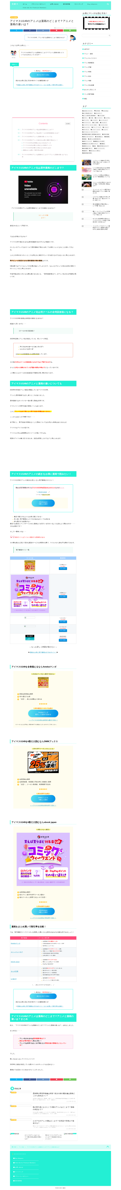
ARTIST (86, 49)
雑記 (85, 98)
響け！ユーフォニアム (100, 148)
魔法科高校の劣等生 (88, 153)
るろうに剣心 (101, 115)
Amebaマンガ (15, 943)
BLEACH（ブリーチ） (88, 110)
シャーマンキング (104, 120)
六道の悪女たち (99, 136)
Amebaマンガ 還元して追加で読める (43, 713)
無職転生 (103, 143)
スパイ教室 (96, 122)
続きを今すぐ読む (43, 75)
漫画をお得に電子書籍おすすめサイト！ (43, 652)
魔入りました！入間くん (95, 150)
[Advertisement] (43, 293)
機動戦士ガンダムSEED (99, 141)
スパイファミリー (87, 122)
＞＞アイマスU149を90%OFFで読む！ (43, 805)
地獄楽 (85, 139)
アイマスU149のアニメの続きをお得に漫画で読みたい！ (40, 140)
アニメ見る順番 (89, 85)
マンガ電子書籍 (89, 94)
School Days (105, 110)
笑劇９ (15, 4)
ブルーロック (86, 129)
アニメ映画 (87, 71)
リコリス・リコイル (96, 129)
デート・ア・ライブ (97, 127)
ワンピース (105, 129)
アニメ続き (14, 17)
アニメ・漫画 (88, 53)
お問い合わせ (54, 4)
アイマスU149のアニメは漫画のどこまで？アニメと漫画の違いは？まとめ (45, 155)
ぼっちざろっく (99, 113)
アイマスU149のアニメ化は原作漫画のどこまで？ (38, 129)
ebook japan (15, 962)
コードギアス (94, 120)
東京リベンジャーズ (88, 141)
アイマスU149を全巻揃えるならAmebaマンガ (37, 143)
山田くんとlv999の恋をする (94, 139)
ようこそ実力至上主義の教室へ (90, 115)
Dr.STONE (98, 110)
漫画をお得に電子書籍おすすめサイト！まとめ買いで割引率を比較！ (40, 85)
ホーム (25, 4)
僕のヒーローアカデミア (88, 136)
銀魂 (95, 146)
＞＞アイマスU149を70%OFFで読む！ (43, 918)
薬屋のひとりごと (87, 146)
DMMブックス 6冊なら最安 (43, 799)
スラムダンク (104, 122)
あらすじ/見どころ (90, 89)
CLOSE (68, 123)
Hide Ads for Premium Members (34, 7)
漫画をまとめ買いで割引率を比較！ (33, 150)
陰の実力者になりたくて (103, 146)
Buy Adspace (92, 4)
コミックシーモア (17, 952)
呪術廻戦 (107, 136)
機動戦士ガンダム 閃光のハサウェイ (91, 143)
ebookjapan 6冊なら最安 (43, 503)
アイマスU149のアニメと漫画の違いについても (37, 136)
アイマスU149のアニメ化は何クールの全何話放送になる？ (40, 133)
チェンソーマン (87, 127)
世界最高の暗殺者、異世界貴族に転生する (92, 134)
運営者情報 (66, 4)
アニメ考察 (87, 80)
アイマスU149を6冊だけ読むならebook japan (37, 147)
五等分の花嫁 (106, 134)
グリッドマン (86, 120)
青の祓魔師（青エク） (88, 148)
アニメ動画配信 (89, 62)
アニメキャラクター (90, 58)
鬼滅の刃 (85, 150)
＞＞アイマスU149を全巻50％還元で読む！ (43, 720)
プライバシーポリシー (39, 4)
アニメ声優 (87, 67)
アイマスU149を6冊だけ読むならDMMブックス (37, 145)
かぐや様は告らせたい (88, 113)
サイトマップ (79, 4)
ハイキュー (106, 127)
